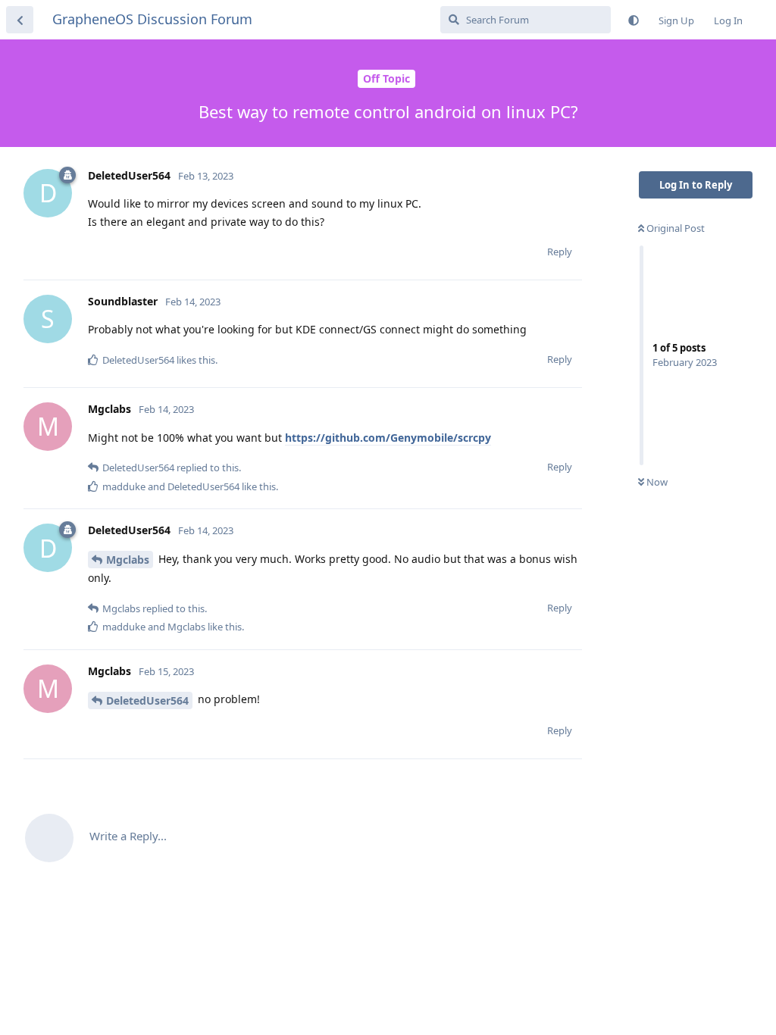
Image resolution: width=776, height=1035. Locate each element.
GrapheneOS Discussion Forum (152, 19)
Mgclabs (127, 559)
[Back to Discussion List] (19, 19)
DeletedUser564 (147, 700)
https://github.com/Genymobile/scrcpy (388, 437)
